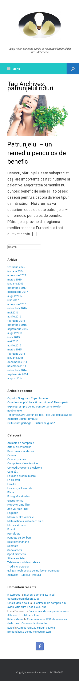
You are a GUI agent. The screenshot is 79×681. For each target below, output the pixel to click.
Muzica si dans (16, 525)
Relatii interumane (18, 541)
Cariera (11, 455)
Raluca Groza (15, 619)
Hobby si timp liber (18, 504)
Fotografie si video (18, 496)
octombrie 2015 (17, 324)
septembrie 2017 (17, 291)
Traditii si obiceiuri (18, 566)
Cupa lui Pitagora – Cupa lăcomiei (27, 398)
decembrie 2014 (17, 362)
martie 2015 (14, 349)
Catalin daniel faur (18, 602)
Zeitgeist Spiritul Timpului (22, 418)
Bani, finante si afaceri (20, 451)
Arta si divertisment (19, 447)
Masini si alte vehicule (20, 517)
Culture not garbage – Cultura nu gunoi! (31, 423)
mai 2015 (12, 341)
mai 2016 (12, 312)
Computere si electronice (22, 463)
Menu (16, 68)
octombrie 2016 (17, 308)
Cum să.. (12, 471)
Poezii (11, 529)
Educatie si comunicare (21, 475)
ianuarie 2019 (15, 283)
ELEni (10, 627)
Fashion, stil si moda (19, 488)
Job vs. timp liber (17, 508)
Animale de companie (20, 442)
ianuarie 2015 (15, 357)
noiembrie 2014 (16, 366)
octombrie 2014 (17, 370)
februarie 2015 (16, 353)
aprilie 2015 (14, 345)
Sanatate (12, 545)
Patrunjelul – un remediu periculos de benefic (36, 153)
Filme (10, 492)
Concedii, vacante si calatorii (24, 467)
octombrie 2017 (17, 287)
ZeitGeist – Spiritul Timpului (24, 574)
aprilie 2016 (14, 316)
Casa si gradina (16, 459)
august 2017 (14, 296)
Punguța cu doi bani (19, 537)
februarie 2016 (16, 320)
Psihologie (13, 533)
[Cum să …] (39, 25)
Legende (12, 512)
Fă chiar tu (13, 479)
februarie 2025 (16, 267)
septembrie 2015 (17, 329)
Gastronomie (15, 500)
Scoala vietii (14, 550)
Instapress (13, 594)
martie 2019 (14, 279)
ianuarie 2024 (15, 271)
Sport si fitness (16, 554)
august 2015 (14, 333)
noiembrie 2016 (16, 304)
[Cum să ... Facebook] (40, 646)
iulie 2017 (13, 300)
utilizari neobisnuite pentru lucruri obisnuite (33, 570)
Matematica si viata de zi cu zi (25, 521)
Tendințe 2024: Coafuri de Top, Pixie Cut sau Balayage (39, 414)
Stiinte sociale (15, 558)
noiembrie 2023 (16, 275)
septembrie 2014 (17, 374)
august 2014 (14, 378)
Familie (11, 484)
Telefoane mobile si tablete (23, 562)
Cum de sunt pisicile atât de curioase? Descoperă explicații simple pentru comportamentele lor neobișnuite (37, 406)
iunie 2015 (13, 337)
